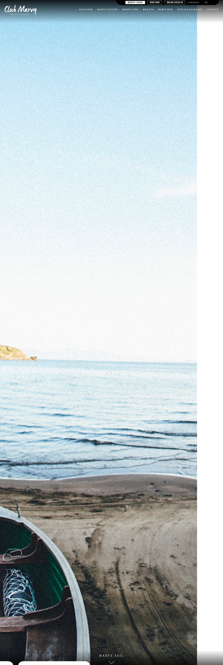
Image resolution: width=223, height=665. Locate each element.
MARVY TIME (130, 10)
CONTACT (193, 3)
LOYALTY (212, 10)
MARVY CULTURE (107, 10)
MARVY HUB (165, 10)
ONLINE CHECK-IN (175, 2)
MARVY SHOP (135, 2)
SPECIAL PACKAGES (190, 10)
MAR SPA (148, 10)
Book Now (155, 2)
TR (206, 3)
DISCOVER (86, 10)
